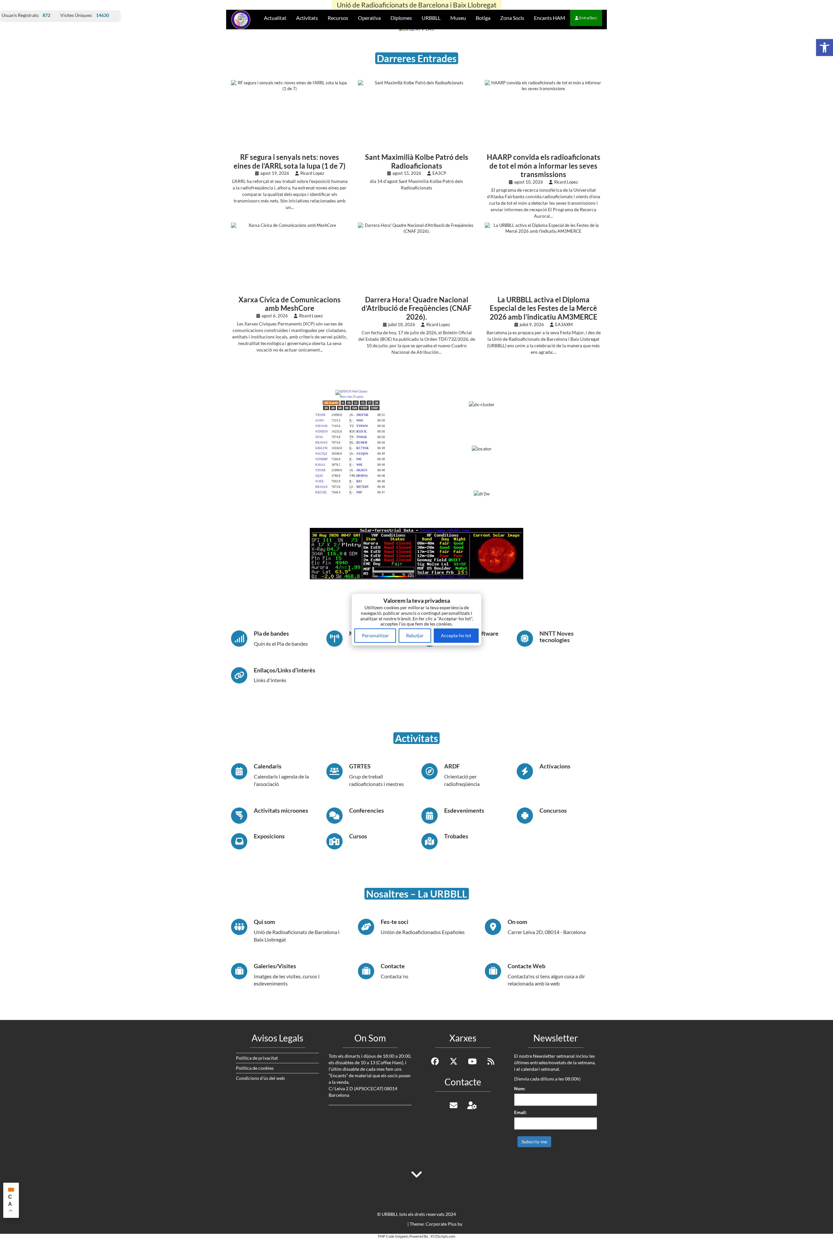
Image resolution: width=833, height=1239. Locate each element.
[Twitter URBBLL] (453, 1061)
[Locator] (482, 450)
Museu (458, 18)
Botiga (483, 18)
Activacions (554, 766)
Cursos (358, 836)
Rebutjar (415, 635)
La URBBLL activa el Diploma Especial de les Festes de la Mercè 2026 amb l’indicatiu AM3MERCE (543, 309)
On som (517, 921)
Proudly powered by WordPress (374, 1224)
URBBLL (431, 18)
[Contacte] (453, 1105)
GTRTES (360, 766)
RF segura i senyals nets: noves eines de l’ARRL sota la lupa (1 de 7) (290, 161)
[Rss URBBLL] (490, 1061)
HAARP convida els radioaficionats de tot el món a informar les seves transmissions (543, 166)
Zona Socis (512, 18)
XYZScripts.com (442, 1236)
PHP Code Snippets (393, 1236)
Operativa (369, 18)
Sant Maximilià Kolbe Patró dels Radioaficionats (416, 161)
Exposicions (269, 836)
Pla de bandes (271, 633)
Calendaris (267, 766)
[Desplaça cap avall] (416, 1170)
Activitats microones (281, 810)
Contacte (393, 966)
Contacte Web (526, 966)
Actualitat (275, 18)
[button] (824, 47)
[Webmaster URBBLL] (472, 1105)
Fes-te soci (394, 921)
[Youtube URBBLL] (472, 1061)
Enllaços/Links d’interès (284, 670)
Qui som (264, 921)
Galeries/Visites (275, 966)
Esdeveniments (464, 810)
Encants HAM (549, 18)
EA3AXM (564, 324)
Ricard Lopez (312, 173)
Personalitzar (375, 635)
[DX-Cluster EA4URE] (482, 406)
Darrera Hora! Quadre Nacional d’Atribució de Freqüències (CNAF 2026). (416, 309)
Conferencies (366, 810)
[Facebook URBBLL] (435, 1061)
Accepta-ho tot (456, 635)
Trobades (456, 836)
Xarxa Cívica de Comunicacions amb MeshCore (290, 304)
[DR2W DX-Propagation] (482, 493)
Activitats (307, 18)
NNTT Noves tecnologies (556, 636)
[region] (416, 619)
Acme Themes (477, 1224)
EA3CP (439, 173)
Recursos (338, 18)
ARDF (452, 766)
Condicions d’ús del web (260, 1078)
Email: (520, 1112)
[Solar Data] (416, 553)
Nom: (520, 1088)
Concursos (553, 810)
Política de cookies (255, 1068)
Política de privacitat (257, 1058)
